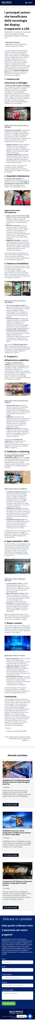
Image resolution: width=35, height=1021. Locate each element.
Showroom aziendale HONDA (17, 731)
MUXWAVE (8, 32)
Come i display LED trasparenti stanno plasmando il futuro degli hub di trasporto (18, 738)
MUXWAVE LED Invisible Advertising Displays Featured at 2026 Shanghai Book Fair (16, 782)
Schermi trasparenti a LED (16, 71)
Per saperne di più (10, 805)
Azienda (4, 982)
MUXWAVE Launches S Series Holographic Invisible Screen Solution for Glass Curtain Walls (17, 833)
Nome (3, 959)
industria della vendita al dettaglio (17, 85)
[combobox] (4, 977)
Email (3, 967)
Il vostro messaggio (7, 990)
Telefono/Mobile (7, 974)
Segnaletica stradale (13, 240)
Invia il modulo (9, 1003)
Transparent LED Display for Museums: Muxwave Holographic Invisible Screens (17, 883)
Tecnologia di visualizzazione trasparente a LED (14, 456)
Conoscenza (17, 32)
